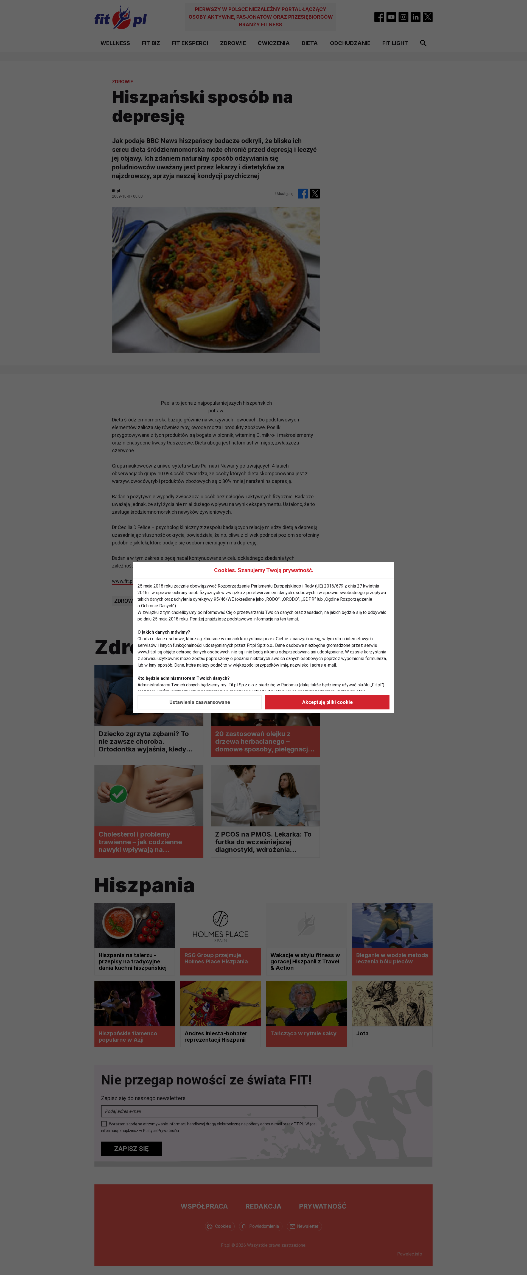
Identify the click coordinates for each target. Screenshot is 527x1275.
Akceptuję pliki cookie (327, 702)
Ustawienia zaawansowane (199, 702)
